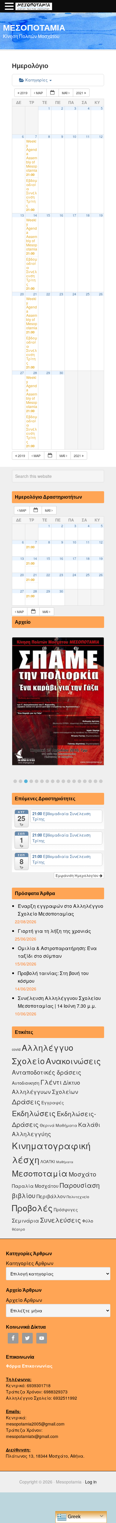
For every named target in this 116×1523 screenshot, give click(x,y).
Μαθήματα (64, 1162)
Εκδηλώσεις (34, 1113)
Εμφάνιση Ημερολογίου (77, 875)
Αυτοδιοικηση (25, 1083)
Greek (74, 1516)
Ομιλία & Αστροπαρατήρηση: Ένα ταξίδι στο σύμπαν (57, 952)
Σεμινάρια (25, 1220)
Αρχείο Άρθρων (24, 1300)
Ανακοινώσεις (73, 1061)
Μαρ (39, 92)
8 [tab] (52, 781)
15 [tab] (90, 781)
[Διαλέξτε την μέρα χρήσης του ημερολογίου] (52, 93)
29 (48, 373)
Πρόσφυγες (66, 1209)
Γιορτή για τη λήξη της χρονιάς (54, 930)
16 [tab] (95, 781)
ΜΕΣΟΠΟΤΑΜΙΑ (34, 27)
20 (22, 294)
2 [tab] (20, 781)
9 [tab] (58, 781)
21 (35, 294)
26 (101, 294)
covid (16, 1049)
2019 (23, 92)
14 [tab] (85, 781)
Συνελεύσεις (60, 1219)
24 (74, 294)
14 (35, 215)
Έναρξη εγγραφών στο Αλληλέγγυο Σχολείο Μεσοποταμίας (60, 910)
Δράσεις (26, 1101)
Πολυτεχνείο (78, 1196)
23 (61, 294)
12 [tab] (74, 781)
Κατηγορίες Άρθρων (29, 1263)
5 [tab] (36, 781)
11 (88, 136)
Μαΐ (65, 92)
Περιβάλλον (51, 1196)
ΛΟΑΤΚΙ (47, 1161)
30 (61, 373)
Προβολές (32, 1207)
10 (74, 136)
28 (35, 373)
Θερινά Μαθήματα (58, 1125)
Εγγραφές (52, 1102)
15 (48, 215)
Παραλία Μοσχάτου (35, 1185)
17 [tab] (101, 781)
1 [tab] (15, 781)
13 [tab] (79, 781)
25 (88, 294)
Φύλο (87, 1221)
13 (22, 215)
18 (88, 215)
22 (48, 294)
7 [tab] (47, 781)
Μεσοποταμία (40, 1173)
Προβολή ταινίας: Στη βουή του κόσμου (53, 977)
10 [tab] (63, 781)
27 (22, 373)
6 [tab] (42, 781)
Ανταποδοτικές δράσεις (46, 1072)
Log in (91, 1482)
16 (61, 215)
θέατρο (18, 1228)
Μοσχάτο (82, 1173)
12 (101, 136)
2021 (80, 92)
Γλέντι (51, 1081)
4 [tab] (31, 781)
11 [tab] (68, 781)
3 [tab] (26, 781)
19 (101, 215)
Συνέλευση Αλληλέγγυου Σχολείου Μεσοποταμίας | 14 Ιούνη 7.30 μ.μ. (59, 1002)
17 (74, 215)
